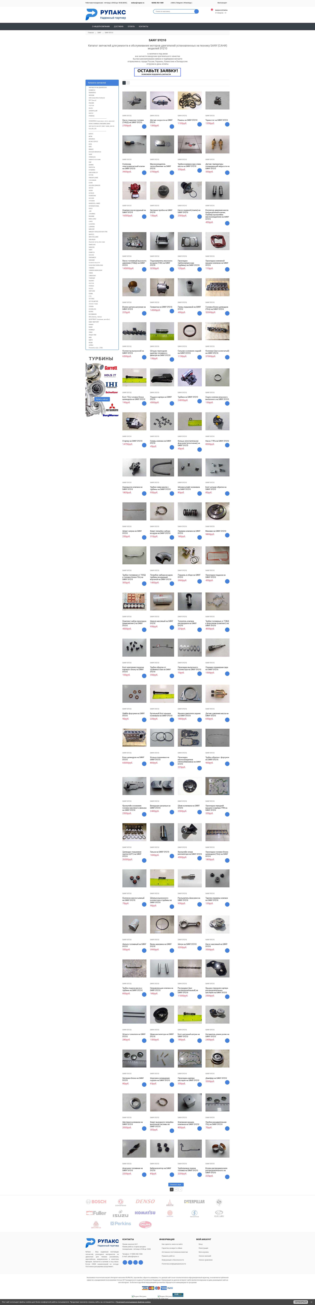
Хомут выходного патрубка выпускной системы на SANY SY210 (161, 1124)
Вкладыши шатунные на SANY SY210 (160, 807)
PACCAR (91, 103)
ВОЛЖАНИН (93, 314)
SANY (90, 250)
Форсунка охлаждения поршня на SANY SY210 (160, 1079)
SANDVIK (91, 247)
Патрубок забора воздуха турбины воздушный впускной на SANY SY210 (161, 577)
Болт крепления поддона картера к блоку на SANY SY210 (133, 669)
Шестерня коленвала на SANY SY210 (132, 1123)
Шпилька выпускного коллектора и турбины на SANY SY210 (161, 900)
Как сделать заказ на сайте (172, 1244)
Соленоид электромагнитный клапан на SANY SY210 (133, 166)
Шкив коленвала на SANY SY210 (189, 807)
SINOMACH (92, 257)
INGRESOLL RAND (94, 203)
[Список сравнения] (228, 26)
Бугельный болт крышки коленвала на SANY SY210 (161, 714)
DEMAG (91, 165)
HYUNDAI (92, 201)
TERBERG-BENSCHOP (95, 270)
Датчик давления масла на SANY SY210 (216, 714)
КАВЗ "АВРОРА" (94, 322)
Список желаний (205, 1256)
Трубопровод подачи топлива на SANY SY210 (188, 1169)
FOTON (91, 175)
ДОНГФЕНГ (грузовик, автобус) (99, 319)
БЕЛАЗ (91, 311)
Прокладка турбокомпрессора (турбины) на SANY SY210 (188, 263)
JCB (90, 211)
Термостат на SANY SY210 (216, 120)
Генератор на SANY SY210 (161, 307)
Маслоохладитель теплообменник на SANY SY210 (160, 166)
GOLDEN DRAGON (94, 185)
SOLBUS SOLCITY (94, 263)
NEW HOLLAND (93, 237)
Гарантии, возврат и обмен (172, 1248)
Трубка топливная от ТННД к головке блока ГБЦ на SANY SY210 (134, 577)
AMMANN (92, 139)
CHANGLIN (92, 157)
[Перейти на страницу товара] (134, 100)
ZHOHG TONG (93, 304)
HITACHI (91, 193)
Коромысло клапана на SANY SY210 (132, 488)
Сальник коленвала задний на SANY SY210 (189, 352)
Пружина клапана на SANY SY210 (189, 532)
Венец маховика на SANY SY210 (161, 945)
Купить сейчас (102, 399)
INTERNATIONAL (94, 206)
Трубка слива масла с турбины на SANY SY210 (160, 488)
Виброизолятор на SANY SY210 (160, 1169)
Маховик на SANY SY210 (215, 531)
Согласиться (301, 1302)
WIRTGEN (92, 291)
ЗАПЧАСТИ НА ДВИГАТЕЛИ (98, 87)
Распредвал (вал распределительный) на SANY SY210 (188, 990)
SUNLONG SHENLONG (96, 265)
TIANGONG (92, 275)
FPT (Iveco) (92, 100)
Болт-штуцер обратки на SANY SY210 (215, 488)
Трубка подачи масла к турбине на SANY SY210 (132, 989)
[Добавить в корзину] (144, 126)
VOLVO (91, 288)
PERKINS (91, 116)
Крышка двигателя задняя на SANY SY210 (189, 714)
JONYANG (92, 214)
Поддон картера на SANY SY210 (161, 398)
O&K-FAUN (92, 239)
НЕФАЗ (91, 345)
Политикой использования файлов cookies (133, 1302)
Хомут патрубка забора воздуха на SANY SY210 (160, 532)
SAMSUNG (92, 244)
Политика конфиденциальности (174, 1264)
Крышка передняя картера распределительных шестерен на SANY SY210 (216, 990)
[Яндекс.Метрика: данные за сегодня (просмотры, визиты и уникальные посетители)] (165, 1296)
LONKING (92, 226)
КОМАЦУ (92, 330)
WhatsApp (187, 3)
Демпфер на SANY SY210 (216, 1078)
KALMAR (91, 216)
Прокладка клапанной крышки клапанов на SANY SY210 (216, 263)
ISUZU (91, 108)
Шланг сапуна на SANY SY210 (132, 532)
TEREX (91, 273)
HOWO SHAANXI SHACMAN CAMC (99, 123)
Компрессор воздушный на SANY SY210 (134, 211)
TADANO (91, 268)
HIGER (91, 190)
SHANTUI (92, 252)
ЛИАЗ (90, 332)
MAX (173, 3)
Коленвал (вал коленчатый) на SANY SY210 (217, 352)
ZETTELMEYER (93, 301)
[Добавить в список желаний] (131, 108)
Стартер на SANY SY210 (132, 441)
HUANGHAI (92, 195)
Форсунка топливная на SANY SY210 (132, 1169)
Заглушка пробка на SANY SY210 (161, 211)
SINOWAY (92, 260)
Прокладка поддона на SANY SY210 (215, 576)
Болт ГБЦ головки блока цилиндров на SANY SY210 (133, 398)
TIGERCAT (92, 278)
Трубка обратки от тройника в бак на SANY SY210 (160, 669)
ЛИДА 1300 (92, 335)
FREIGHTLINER (93, 177)
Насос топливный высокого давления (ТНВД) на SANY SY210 (134, 263)
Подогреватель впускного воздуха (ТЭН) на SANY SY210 (161, 263)
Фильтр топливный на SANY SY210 (134, 945)
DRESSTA (92, 167)
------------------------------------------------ (97, 118)
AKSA (90, 136)
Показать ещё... (176, 1184)
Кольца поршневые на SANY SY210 (159, 758)
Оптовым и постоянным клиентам (175, 1252)
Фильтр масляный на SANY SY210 (161, 622)
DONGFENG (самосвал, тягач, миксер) (101, 121)
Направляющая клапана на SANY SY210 (161, 989)
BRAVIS (91, 149)
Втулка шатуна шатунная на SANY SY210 (134, 308)
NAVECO (91, 234)
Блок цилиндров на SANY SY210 (133, 758)
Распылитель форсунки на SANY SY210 (189, 899)
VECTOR (91, 283)
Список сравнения (206, 1260)
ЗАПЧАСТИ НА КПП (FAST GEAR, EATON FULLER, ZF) (101, 127)
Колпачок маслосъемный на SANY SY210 (133, 899)
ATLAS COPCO (93, 141)
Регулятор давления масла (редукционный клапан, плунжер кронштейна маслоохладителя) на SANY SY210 (217, 214)
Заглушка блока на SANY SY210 (133, 1079)
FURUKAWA (92, 180)
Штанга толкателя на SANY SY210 (133, 1035)
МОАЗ (91, 342)
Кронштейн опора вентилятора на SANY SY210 (190, 853)
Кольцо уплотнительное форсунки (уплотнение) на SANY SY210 (189, 443)
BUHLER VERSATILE (95, 152)
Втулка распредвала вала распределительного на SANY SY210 (216, 1170)
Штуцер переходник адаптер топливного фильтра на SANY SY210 (160, 353)
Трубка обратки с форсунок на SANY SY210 (217, 758)
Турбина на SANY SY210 (188, 397)
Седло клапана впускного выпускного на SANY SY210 (217, 398)
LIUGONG (92, 224)
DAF (90, 162)
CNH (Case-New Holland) (97, 98)
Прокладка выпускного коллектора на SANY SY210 (189, 668)
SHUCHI (91, 255)
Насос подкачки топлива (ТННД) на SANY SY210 (133, 121)
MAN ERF (91, 229)
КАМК (91, 327)
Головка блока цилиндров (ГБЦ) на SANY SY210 (216, 308)
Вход (200, 1244)
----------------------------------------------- (97, 131)
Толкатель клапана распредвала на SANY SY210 (187, 623)
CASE (90, 154)
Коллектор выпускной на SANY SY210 (133, 352)
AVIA (90, 144)
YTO (90, 296)
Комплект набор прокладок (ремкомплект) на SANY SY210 (134, 623)
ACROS (91, 134)
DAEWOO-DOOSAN (95, 159)
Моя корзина (204, 1252)
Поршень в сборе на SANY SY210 (189, 576)
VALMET (91, 281)
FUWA (91, 183)
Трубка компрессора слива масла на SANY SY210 (189, 165)
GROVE (91, 188)
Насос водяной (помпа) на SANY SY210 (189, 211)
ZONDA (91, 306)
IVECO (91, 208)
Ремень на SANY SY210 (187, 120)
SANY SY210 (126, 115)
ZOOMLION (92, 309)
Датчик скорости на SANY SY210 (161, 121)
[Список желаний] (224, 26)
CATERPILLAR (93, 111)
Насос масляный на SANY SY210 (216, 945)
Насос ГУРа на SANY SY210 (217, 441)
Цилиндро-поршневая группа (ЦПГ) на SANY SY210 (131, 854)
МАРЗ (91, 340)
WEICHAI (91, 95)
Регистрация (203, 1248)
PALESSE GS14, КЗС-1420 (97, 242)
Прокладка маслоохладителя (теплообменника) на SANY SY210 (189, 760)
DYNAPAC (92, 170)
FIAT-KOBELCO (93, 172)
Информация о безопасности (173, 1260)
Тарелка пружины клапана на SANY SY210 (216, 899)
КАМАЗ (91, 324)
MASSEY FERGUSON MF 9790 (98, 232)
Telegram (179, 3)
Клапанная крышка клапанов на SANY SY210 (188, 1123)
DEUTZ (91, 113)
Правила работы (168, 1256)
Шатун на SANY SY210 (187, 944)
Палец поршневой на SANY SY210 (189, 308)
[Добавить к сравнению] (137, 108)
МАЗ (90, 337)
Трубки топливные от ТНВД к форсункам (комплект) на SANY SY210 (217, 623)
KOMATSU (92, 90)
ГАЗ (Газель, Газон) (95, 317)
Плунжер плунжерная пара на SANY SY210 (216, 668)
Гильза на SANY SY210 (159, 852)
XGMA (91, 293)
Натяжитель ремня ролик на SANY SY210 (217, 1035)
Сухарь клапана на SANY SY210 (160, 442)
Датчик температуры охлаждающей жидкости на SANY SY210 (217, 166)
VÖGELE (91, 286)
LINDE (91, 221)
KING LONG (92, 219)
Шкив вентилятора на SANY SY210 (162, 1035)
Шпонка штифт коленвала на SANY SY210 (189, 488)
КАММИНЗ (92, 93)
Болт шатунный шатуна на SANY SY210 (189, 1035)
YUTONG (91, 299)
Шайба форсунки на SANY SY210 (133, 714)
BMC (90, 147)
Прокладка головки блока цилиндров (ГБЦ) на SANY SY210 (216, 854)
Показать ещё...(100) (96, 348)
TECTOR (91, 105)
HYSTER (91, 198)
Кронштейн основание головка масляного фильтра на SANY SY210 (134, 808)
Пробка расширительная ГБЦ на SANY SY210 (215, 1123)
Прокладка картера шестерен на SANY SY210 (188, 1079)
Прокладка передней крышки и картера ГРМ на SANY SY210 (216, 808)
